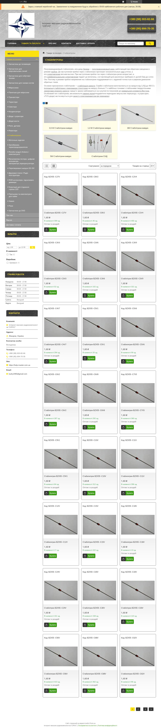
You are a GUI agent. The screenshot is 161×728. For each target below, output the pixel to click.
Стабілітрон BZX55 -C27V (55, 213)
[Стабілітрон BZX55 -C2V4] (138, 195)
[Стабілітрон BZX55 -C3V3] (61, 261)
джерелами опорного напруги (56, 91)
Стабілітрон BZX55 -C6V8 (94, 410)
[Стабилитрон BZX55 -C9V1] (61, 459)
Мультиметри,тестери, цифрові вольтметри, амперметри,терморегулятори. (21, 161)
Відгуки (9, 220)
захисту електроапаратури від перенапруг (91, 96)
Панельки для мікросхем (19, 92)
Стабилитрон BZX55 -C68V (94, 674)
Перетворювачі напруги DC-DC (21, 168)
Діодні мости (14, 121)
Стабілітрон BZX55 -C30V (94, 608)
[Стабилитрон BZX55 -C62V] (138, 656)
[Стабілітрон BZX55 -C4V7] (61, 327)
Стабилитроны (15, 135)
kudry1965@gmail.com (18, 374)
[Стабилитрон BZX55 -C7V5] (138, 393)
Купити (53, 230)
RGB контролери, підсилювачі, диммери (21, 181)
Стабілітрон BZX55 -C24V (55, 608)
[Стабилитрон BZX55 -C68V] (99, 656)
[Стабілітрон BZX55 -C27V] (61, 195)
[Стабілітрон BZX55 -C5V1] (99, 327)
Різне (11, 206)
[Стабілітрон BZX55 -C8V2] (99, 195)
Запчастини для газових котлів (21, 83)
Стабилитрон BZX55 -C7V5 (133, 410)
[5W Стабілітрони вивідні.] (61, 143)
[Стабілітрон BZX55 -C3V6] (99, 261)
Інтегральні (49, 88)
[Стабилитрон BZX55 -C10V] (99, 459)
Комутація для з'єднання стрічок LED (19, 188)
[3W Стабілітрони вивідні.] (138, 115)
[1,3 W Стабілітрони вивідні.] (99, 115)
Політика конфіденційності (107, 725)
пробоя (54, 72)
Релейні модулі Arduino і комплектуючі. (19, 153)
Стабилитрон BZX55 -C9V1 (56, 476)
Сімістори (13, 107)
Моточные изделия (17, 140)
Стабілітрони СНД (99, 156)
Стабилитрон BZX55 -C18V (133, 542)
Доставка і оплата (85, 43)
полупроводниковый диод (103, 69)
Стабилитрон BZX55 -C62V (133, 674)
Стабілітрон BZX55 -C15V (94, 542)
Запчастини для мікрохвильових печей (18, 70)
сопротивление (53, 74)
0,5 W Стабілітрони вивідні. (61, 128)
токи (122, 72)
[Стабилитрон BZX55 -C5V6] (138, 327)
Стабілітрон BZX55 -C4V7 (55, 344)
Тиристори (13, 102)
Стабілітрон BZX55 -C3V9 (132, 279)
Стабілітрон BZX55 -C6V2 (55, 410)
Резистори (13, 131)
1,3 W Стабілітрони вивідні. (99, 128)
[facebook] (44, 103)
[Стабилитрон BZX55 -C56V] (61, 656)
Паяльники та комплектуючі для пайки (20, 195)
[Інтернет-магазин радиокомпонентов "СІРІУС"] (21, 25)
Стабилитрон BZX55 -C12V (56, 542)
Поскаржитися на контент (87, 725)
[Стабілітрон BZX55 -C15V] (99, 524)
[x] (47, 103)
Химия (11, 201)
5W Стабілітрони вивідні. (61, 156)
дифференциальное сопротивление (62, 77)
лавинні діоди (88, 93)
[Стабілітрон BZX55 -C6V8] (99, 393)
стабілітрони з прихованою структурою (71, 88)
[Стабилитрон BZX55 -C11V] (138, 459)
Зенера (86, 69)
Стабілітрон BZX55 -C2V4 (132, 213)
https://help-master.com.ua (19, 365)
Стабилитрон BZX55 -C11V (132, 476)
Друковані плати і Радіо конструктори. (18, 174)
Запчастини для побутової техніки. (19, 77)
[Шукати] (150, 43)
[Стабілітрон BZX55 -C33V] (138, 590)
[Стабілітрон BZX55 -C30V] (99, 590)
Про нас (52, 43)
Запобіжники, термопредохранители (18, 146)
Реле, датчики (14, 126)
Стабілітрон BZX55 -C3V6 (94, 279)
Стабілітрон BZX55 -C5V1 (94, 344)
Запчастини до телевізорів (19, 64)
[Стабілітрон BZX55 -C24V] (61, 590)
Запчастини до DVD (17, 211)
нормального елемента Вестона (135, 91)
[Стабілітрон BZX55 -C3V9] (138, 261)
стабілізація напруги (86, 86)
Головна (12, 43)
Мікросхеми (13, 88)
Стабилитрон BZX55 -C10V (94, 476)
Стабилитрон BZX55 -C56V (56, 674)
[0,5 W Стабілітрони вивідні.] (61, 115)
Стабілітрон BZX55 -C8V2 (94, 213)
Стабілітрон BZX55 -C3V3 (55, 279)
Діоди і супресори (16, 116)
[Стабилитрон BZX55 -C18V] (138, 524)
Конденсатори (15, 112)
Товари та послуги (31, 43)
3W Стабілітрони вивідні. (138, 128)
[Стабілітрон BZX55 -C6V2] (61, 393)
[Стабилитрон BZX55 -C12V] (61, 524)
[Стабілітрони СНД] (99, 143)
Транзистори (14, 97)
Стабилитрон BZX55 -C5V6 (133, 344)
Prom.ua (92, 723)
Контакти (66, 43)
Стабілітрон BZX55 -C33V (132, 608)
